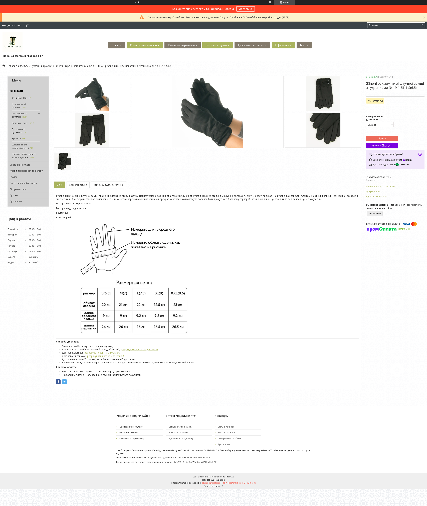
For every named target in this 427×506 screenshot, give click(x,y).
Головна (116, 45)
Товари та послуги (17, 65)
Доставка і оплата (20, 164)
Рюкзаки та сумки (216, 45)
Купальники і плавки (19, 106)
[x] (64, 381)
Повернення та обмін (229, 438)
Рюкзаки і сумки (20, 122)
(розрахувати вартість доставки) (139, 349)
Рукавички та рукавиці (181, 45)
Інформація (282, 45)
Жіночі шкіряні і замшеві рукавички (75, 65)
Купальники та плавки (251, 45)
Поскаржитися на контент (214, 482)
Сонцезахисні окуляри (143, 45)
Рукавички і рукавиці (42, 65)
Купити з (376, 145)
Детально (245, 9)
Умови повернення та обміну (26, 170)
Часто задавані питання (23, 183)
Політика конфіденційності (242, 482)
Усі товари (16, 90)
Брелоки (16, 138)
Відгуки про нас (18, 189)
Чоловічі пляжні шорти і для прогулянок (24, 155)
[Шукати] (422, 25)
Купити (382, 138)
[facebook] (58, 381)
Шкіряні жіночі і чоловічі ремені (20, 146)
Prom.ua (230, 476)
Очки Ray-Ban (19, 97)
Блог (303, 45)
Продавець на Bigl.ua (213, 479)
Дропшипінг (16, 201)
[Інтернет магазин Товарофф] (13, 42)
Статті (13, 177)
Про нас (14, 195)
